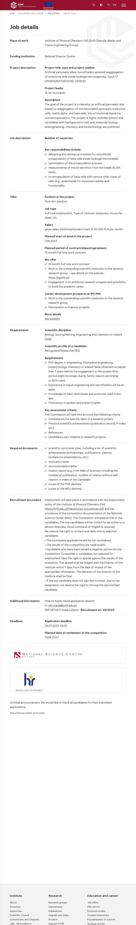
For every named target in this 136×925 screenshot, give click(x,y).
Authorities (16, 911)
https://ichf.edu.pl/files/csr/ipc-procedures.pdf (74, 509)
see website (52, 319)
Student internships (98, 915)
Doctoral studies (96, 911)
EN (114, 5)
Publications (55, 911)
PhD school (93, 907)
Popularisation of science (101, 920)
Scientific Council (19, 915)
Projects (53, 920)
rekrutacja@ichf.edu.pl (62, 605)
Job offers (93, 903)
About (13, 903)
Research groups (58, 903)
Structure (15, 907)
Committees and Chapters (24, 920)
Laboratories (56, 907)
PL (108, 5)
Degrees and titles (58, 915)
